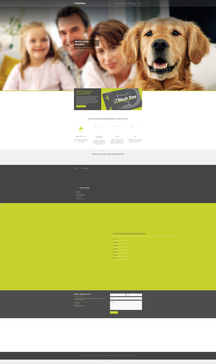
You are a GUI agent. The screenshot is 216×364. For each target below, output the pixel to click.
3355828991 (78, 191)
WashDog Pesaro (88, 355)
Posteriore (215, 45)
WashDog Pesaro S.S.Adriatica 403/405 (109, 355)
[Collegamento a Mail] (139, 3)
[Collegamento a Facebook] (141, 3)
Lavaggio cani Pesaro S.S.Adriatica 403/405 (129, 355)
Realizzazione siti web (106, 361)
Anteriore (1, 45)
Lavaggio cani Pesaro (119, 355)
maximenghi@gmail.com (81, 194)
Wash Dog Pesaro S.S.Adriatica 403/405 (97, 355)
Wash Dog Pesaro (82, 355)
